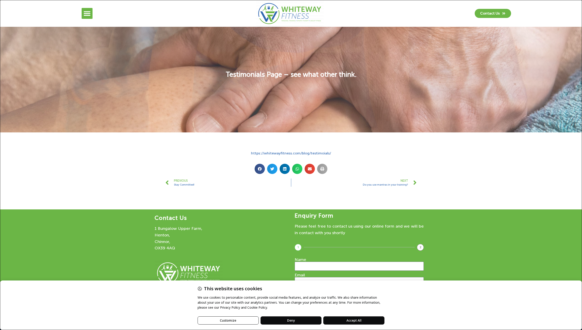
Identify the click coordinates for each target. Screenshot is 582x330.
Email (300, 275)
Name (300, 260)
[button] (87, 13)
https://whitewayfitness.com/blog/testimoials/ (291, 153)
